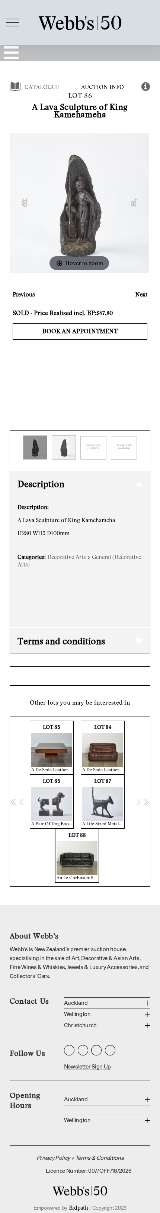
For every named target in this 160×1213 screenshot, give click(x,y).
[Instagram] (69, 1050)
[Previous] (24, 203)
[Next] (134, 203)
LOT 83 (52, 748)
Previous (24, 294)
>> (146, 801)
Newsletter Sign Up (87, 1067)
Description (40, 483)
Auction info (102, 86)
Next (141, 294)
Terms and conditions (61, 641)
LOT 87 (103, 802)
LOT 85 (52, 802)
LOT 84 (103, 748)
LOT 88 (78, 856)
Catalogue (42, 86)
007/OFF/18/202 (108, 1171)
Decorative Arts (66, 556)
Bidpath (78, 1207)
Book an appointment (80, 331)
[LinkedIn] (96, 1050)
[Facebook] (83, 1050)
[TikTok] (110, 1050)
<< (14, 801)
